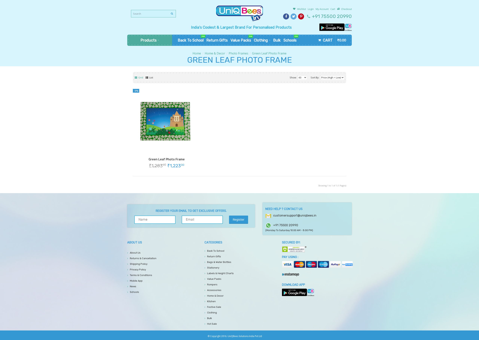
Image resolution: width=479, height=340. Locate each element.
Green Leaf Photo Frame (269, 53)
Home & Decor (215, 53)
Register (238, 219)
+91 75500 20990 (332, 16)
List (151, 77)
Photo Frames (238, 53)
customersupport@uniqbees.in (294, 215)
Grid (140, 77)
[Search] (172, 13)
